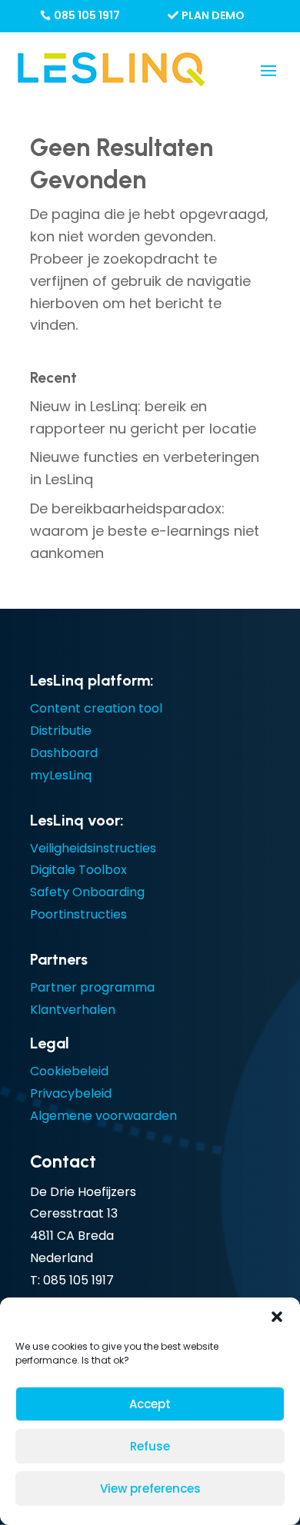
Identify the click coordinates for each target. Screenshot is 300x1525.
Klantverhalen (72, 1009)
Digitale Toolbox (78, 870)
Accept (150, 1404)
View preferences (150, 1488)
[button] (277, 1316)
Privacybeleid (71, 1093)
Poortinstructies (78, 914)
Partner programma (92, 987)
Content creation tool (96, 708)
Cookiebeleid (69, 1071)
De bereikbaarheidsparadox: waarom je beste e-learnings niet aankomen (144, 531)
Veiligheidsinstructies (93, 848)
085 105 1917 (87, 15)
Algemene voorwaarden (103, 1116)
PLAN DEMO (213, 15)
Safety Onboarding (87, 892)
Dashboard (64, 753)
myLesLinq (61, 775)
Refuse (150, 1446)
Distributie (61, 730)
